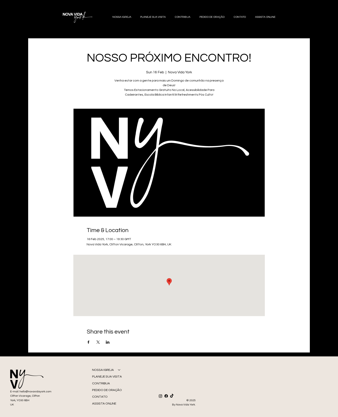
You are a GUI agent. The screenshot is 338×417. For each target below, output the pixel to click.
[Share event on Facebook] (88, 342)
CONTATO (100, 396)
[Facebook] (166, 396)
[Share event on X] (98, 342)
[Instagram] (160, 396)
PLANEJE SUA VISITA (107, 376)
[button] (120, 17)
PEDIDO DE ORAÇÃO (107, 390)
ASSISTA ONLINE (104, 403)
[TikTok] (172, 396)
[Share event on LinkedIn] (108, 342)
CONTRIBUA (101, 383)
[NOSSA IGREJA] (119, 370)
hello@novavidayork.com (35, 391)
